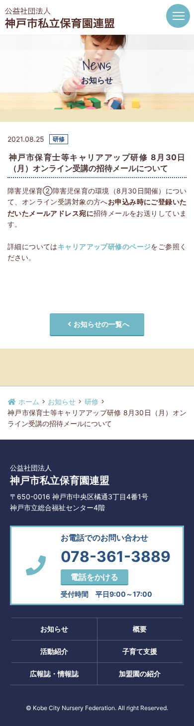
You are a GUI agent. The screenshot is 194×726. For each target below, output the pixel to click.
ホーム (27, 401)
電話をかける (94, 577)
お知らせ (62, 401)
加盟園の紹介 (140, 673)
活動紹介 (54, 651)
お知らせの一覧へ (101, 324)
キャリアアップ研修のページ (104, 246)
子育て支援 (139, 651)
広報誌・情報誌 (54, 673)
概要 (140, 629)
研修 (91, 401)
